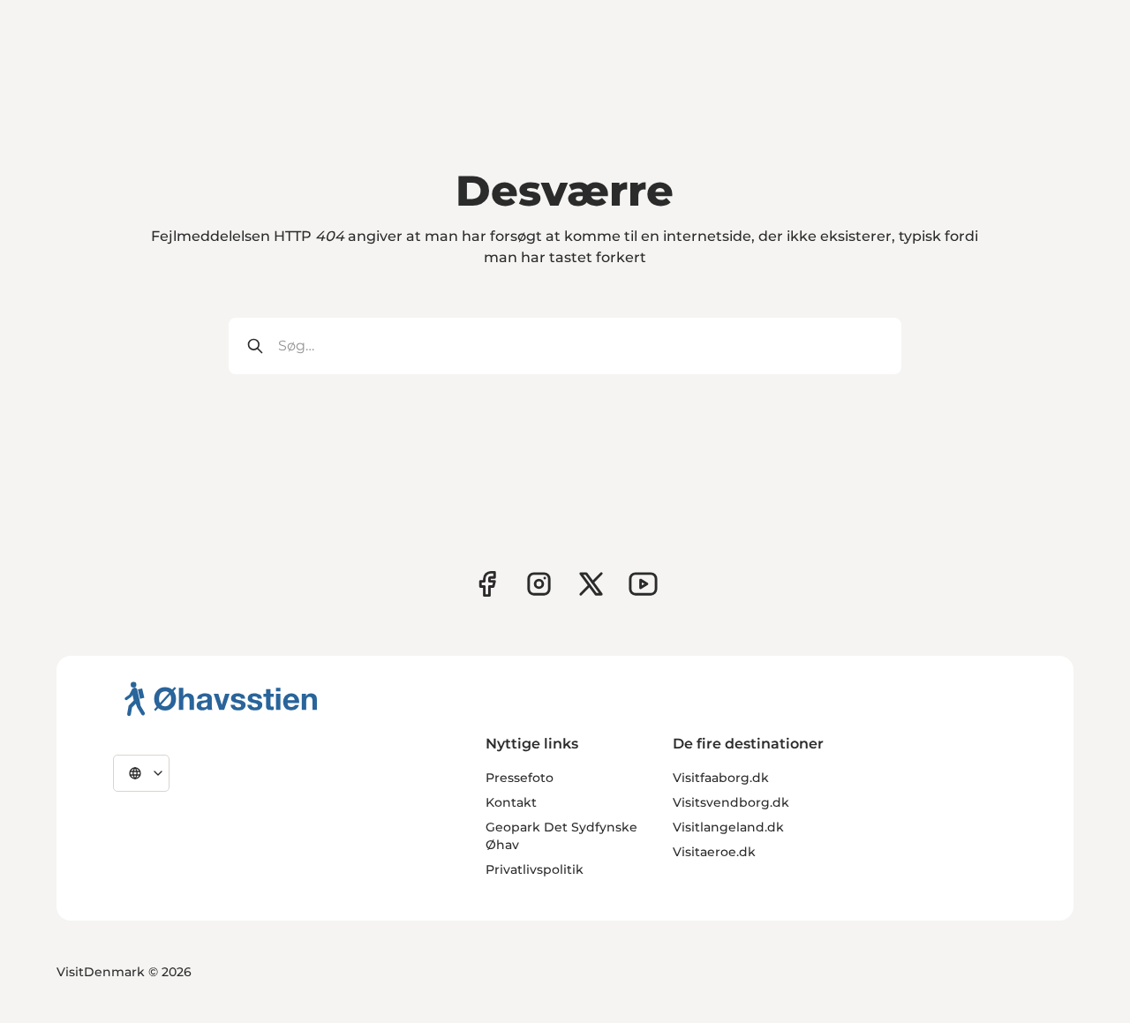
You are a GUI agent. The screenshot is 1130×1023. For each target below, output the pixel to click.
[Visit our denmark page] (486, 583)
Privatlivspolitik (535, 869)
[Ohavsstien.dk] (221, 698)
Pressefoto (520, 778)
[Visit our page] (539, 583)
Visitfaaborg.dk (721, 778)
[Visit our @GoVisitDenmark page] (591, 583)
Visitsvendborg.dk (731, 802)
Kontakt (511, 802)
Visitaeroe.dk (714, 852)
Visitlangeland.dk (728, 827)
